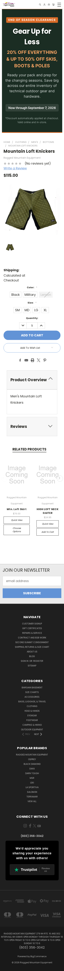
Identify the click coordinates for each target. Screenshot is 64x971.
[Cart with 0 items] (53, 4)
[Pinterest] (45, 360)
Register (38, 660)
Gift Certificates (32, 628)
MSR (32, 777)
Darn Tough (32, 773)
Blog (32, 656)
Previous (4, 479)
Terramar (32, 796)
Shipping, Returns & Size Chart (32, 646)
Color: (32, 287)
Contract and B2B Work (32, 637)
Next (60, 479)
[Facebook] (20, 360)
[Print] (32, 360)
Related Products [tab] (29, 449)
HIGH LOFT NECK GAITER (47, 511)
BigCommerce (38, 956)
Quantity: (32, 318)
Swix (32, 768)
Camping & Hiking (32, 724)
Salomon (32, 791)
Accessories (32, 696)
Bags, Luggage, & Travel (32, 701)
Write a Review (15, 168)
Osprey (32, 759)
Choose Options (17, 530)
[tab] (32, 379)
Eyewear (32, 715)
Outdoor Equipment (32, 729)
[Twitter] (38, 360)
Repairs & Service (32, 632)
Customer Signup (32, 623)
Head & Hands (32, 710)
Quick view (16, 520)
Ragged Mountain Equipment (32, 754)
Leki (32, 782)
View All (32, 801)
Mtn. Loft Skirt (16, 509)
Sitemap (32, 665)
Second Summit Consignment (32, 642)
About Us (32, 651)
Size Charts (32, 692)
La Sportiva (32, 787)
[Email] (26, 360)
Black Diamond (32, 763)
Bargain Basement (32, 687)
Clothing (32, 706)
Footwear (32, 720)
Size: (32, 302)
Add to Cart (47, 531)
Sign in (25, 660)
